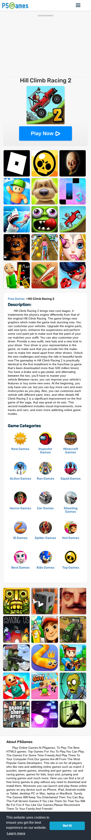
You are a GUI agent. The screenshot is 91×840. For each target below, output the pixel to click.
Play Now (42, 133)
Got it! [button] (67, 826)
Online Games (78, 5)
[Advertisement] (45, 46)
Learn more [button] (16, 833)
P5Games (16, 5)
